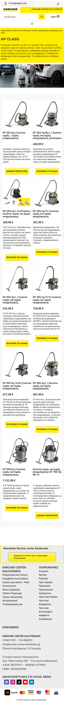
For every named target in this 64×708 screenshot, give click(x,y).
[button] (32, 24)
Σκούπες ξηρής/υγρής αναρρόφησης (45, 30)
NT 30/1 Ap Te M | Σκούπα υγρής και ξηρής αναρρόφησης (17, 386)
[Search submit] (41, 16)
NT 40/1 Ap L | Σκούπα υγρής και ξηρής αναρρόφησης (45, 386)
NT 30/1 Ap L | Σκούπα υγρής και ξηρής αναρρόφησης (15, 300)
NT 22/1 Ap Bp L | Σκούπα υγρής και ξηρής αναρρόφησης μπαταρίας (47, 135)
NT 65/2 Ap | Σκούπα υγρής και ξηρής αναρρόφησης (14, 472)
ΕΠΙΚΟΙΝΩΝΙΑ (10, 627)
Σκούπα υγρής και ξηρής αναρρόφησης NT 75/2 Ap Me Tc (47, 472)
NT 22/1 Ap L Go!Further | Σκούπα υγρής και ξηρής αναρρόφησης (17, 214)
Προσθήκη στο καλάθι (47, 171)
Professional (26, 30)
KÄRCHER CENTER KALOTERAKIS (47, 9)
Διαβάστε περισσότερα (17, 171)
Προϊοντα (16, 30)
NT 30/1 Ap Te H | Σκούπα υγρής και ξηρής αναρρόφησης (47, 300)
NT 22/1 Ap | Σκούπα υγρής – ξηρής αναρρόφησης (14, 135)
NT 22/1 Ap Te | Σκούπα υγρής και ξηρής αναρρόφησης (46, 214)
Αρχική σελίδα (6, 30)
